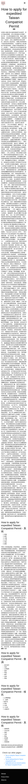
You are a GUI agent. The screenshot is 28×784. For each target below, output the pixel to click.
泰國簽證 (15, 637)
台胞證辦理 (19, 747)
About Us (3, 780)
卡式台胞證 (16, 592)
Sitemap (3, 773)
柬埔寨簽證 (7, 343)
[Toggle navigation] (24, 3)
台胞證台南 (19, 107)
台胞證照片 (18, 198)
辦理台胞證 (11, 258)
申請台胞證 (21, 166)
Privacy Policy (5, 776)
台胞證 (12, 139)
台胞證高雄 (12, 365)
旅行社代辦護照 (13, 395)
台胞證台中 (14, 77)
